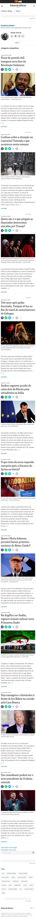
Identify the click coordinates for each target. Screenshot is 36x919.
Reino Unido (5, 877)
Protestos (15, 881)
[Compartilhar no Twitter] (9, 69)
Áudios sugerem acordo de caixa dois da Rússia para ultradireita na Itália (16, 389)
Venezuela (24, 881)
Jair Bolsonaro (22, 877)
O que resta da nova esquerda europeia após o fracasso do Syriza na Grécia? (17, 466)
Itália (3, 893)
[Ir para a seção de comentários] (16, 69)
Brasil (25, 885)
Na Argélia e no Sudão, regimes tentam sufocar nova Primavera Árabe (17, 619)
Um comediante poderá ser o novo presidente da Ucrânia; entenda (17, 779)
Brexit (30, 877)
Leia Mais (4, 126)
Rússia (13, 877)
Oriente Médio (23, 873)
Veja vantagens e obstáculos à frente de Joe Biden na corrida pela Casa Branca (17, 699)
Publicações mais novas (8, 850)
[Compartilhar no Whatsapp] (6, 69)
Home (17, 43)
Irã (20, 889)
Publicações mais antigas (9, 847)
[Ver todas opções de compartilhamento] (13, 69)
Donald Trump (6, 881)
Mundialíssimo (8, 25)
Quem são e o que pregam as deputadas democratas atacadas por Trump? (17, 223)
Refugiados (17, 885)
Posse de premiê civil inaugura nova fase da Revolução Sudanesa (13, 61)
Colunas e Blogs (6, 11)
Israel (31, 885)
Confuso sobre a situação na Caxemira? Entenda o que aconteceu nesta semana (17, 141)
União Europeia (28, 889)
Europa (4, 885)
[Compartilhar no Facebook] (2, 69)
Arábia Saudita (13, 889)
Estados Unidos (11, 873)
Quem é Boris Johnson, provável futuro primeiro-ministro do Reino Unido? (15, 542)
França (4, 889)
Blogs (18, 11)
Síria (10, 885)
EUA (3, 873)
